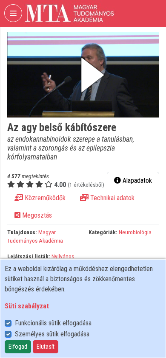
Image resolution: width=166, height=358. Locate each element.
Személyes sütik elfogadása (52, 334)
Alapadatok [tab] (136, 180)
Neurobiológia (135, 232)
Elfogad (18, 346)
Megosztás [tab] (36, 215)
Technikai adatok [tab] (112, 198)
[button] (83, 74)
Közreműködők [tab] (44, 198)
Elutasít (45, 346)
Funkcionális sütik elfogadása (53, 323)
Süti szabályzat (27, 306)
